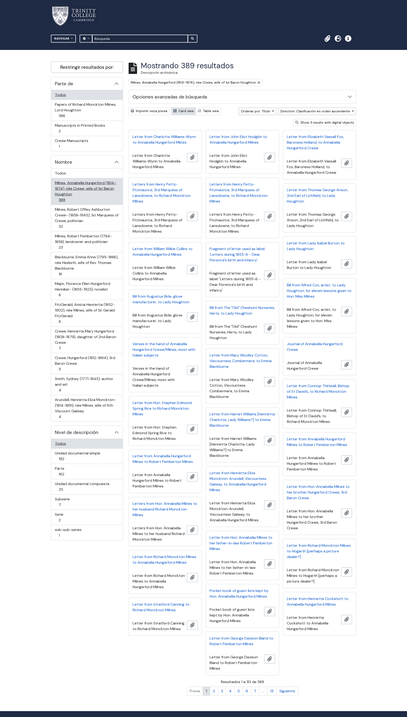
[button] (327, 38)
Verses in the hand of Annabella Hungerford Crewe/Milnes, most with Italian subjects (164, 349)
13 (271, 691)
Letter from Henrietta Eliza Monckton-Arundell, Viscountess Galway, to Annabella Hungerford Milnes (238, 481)
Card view (186, 111)
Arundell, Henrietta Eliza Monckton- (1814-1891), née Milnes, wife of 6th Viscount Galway (85, 408)
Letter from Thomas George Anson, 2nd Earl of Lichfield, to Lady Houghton (317, 195)
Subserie (66, 501)
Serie (66, 517)
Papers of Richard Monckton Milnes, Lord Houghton (85, 110)
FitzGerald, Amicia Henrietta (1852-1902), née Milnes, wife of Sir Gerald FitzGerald (85, 313)
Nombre (63, 162)
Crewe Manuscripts (71, 143)
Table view (210, 111)
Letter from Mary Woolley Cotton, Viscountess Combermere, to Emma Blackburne (241, 361)
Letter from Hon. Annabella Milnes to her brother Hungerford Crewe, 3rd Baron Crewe (318, 492)
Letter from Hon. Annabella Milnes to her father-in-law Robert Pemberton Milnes (241, 543)
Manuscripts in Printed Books (80, 128)
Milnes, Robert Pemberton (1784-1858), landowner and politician (83, 241)
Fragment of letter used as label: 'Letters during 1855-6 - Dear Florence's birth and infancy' (237, 254)
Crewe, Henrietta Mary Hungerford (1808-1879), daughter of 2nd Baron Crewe (85, 339)
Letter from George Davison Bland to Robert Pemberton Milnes (241, 641)
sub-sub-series (68, 532)
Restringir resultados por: (87, 67)
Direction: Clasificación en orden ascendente (316, 111)
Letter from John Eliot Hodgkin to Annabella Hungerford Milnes (238, 139)
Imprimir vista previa (151, 111)
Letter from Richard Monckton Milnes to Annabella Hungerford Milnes (164, 559)
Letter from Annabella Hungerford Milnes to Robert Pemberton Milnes (317, 442)
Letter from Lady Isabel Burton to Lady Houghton (316, 246)
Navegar (62, 38)
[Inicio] (77, 16)
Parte (68, 471)
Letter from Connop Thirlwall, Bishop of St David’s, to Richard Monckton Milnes (318, 391)
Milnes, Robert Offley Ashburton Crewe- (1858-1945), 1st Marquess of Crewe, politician (86, 218)
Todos (60, 94)
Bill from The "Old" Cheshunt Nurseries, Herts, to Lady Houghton (242, 310)
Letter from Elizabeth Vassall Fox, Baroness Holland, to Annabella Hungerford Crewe (315, 142)
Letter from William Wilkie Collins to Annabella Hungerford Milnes (162, 251)
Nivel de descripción (76, 432)
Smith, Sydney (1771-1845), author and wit (84, 384)
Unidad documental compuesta (82, 486)
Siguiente (287, 691)
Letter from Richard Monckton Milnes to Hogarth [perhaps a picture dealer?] (319, 551)
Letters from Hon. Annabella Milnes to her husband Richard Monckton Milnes (165, 509)
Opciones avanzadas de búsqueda (170, 97)
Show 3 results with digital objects (327, 122)
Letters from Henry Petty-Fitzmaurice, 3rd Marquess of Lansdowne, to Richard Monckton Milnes (162, 193)
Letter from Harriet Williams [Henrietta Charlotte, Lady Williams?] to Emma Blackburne (242, 420)
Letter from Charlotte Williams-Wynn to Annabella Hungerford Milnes (164, 139)
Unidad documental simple (77, 455)
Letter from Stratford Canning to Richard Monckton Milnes (161, 607)
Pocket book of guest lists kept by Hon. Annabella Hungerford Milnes (239, 593)
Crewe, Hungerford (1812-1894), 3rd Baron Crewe (85, 363)
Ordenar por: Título (256, 111)
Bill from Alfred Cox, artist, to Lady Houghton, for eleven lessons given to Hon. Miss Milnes (319, 291)
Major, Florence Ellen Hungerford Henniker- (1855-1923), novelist (82, 289)
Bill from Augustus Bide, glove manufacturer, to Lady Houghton (161, 299)
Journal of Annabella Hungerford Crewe (314, 346)
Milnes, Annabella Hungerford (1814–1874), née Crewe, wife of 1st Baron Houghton (85, 191)
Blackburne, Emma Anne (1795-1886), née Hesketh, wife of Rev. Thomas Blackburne (86, 265)
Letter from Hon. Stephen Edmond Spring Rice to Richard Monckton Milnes (162, 408)
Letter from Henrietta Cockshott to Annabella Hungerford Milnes (317, 601)
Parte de (64, 84)
